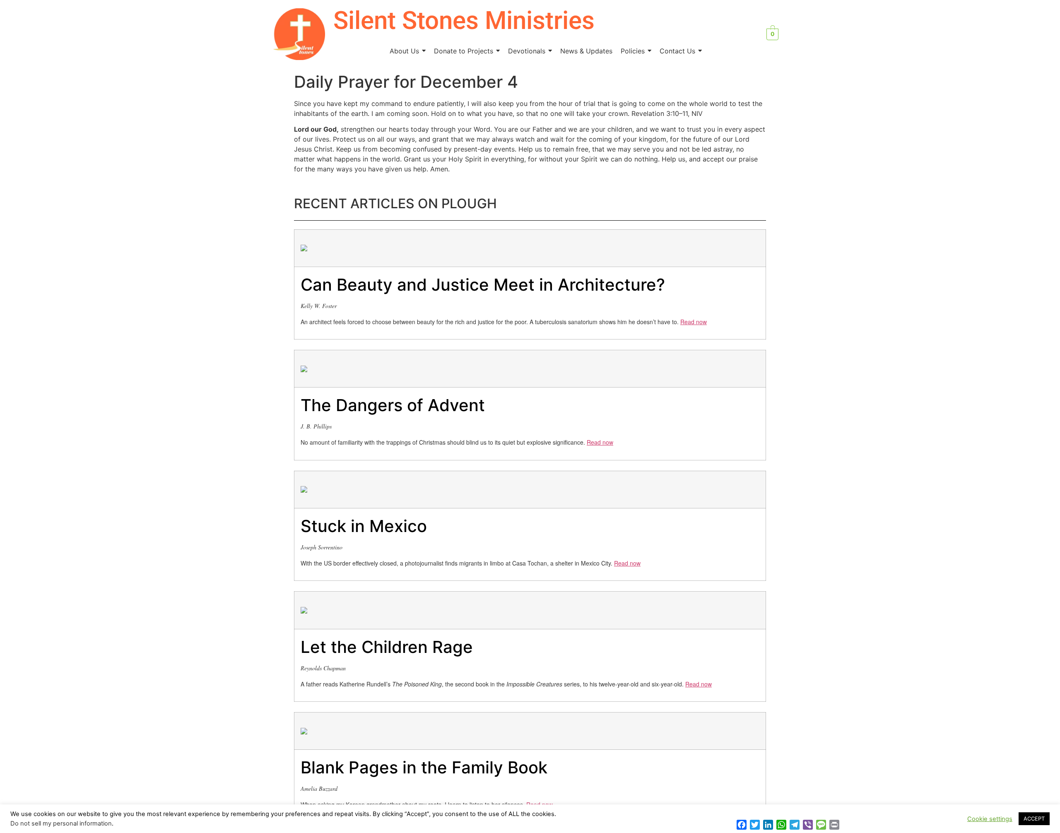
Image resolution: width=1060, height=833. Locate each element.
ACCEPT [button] (1034, 818)
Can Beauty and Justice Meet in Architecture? (483, 284)
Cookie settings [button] (989, 819)
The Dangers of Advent (393, 405)
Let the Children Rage (387, 647)
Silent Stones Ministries (464, 20)
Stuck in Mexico (364, 526)
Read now (693, 322)
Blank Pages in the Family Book (424, 767)
